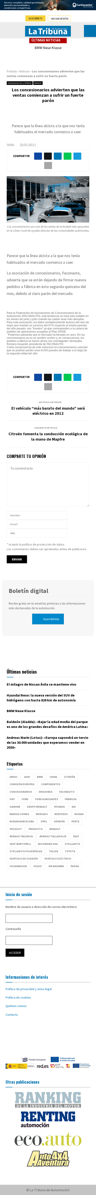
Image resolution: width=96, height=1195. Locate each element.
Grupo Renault (37, 806)
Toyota (70, 851)
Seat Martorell (20, 844)
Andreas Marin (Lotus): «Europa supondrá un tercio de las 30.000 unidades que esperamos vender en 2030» (47, 742)
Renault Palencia (21, 836)
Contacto (12, 1015)
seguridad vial (48, 844)
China (53, 776)
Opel (44, 821)
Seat (76, 836)
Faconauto (67, 791)
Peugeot (16, 829)
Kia (74, 806)
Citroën (69, 776)
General (38, 83)
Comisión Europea (22, 784)
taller (53, 851)
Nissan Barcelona (22, 821)
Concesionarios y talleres (19, 83)
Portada (12, 71)
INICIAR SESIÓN (59, 18)
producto (36, 829)
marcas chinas (19, 814)
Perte (75, 821)
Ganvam (15, 806)
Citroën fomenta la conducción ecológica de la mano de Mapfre (48, 436)
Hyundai (59, 806)
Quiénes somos (16, 1006)
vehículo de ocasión (24, 858)
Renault (55, 829)
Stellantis (72, 844)
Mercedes (61, 814)
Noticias (24, 71)
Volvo (37, 866)
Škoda (75, 866)
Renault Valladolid (53, 836)
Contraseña (13, 929)
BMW (40, 776)
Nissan (78, 814)
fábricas (71, 799)
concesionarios (21, 791)
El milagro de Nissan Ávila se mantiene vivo (41, 684)
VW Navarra (56, 866)
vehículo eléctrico (57, 858)
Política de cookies (18, 997)
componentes (50, 784)
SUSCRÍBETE (35, 18)
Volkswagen (18, 866)
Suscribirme (51, 619)
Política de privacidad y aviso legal (29, 989)
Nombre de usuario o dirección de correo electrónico (41, 907)
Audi (27, 776)
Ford (25, 799)
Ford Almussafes (46, 799)
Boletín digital (28, 591)
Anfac (13, 776)
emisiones (45, 791)
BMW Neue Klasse (48, 47)
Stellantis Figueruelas (26, 851)
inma (10, 145)
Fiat (12, 799)
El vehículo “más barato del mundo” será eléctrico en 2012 (48, 411)
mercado (42, 814)
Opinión (59, 821)
